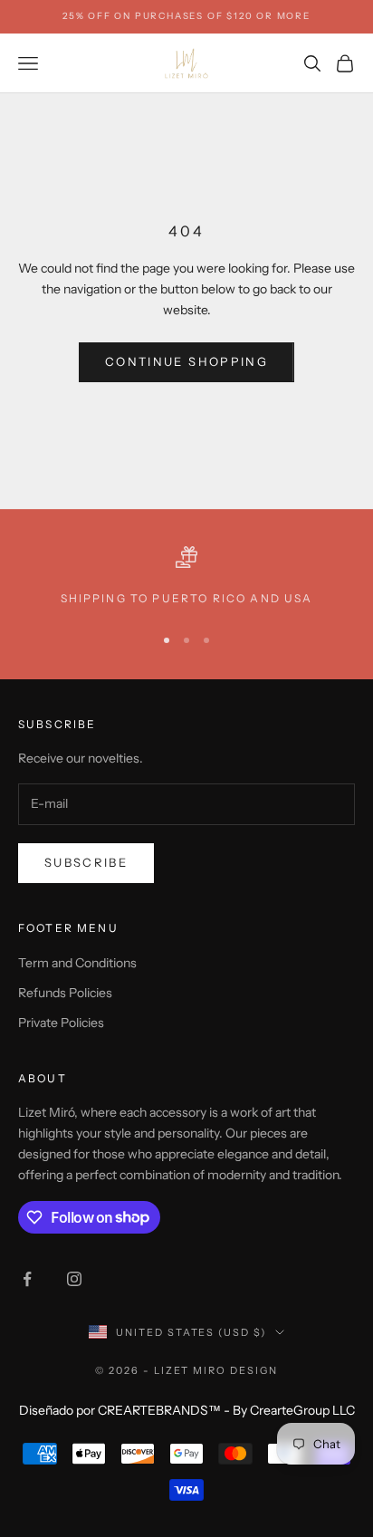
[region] (186, 577)
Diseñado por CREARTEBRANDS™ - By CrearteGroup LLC (187, 1410)
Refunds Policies (65, 993)
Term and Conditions (77, 963)
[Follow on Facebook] (27, 1279)
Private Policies (61, 1022)
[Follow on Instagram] (74, 1279)
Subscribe (86, 862)
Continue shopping (186, 361)
